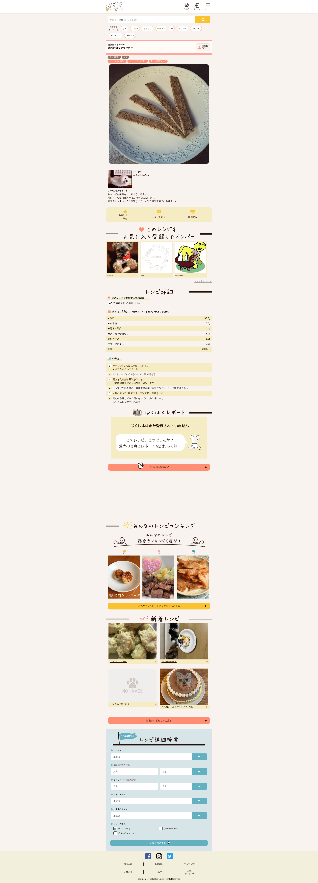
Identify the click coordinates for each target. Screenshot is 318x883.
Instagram (159, 856)
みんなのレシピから (127, 833)
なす (124, 28)
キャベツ (130, 35)
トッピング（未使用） (137, 61)
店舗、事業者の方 (190, 872)
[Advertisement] (159, 499)
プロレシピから (171, 828)
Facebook (148, 856)
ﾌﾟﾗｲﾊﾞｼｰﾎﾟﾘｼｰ (189, 864)
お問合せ (128, 872)
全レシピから (124, 828)
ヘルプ (159, 872)
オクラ (135, 28)
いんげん (196, 28)
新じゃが (182, 28)
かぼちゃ (161, 28)
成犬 (125, 57)
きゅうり (148, 28)
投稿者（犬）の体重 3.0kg (126, 303)
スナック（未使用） (117, 61)
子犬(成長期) (114, 57)
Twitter (170, 856)
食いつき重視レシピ (158, 61)
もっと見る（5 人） (203, 281)
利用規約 (159, 864)
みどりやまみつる (141, 175)
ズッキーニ (115, 35)
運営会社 (128, 864)
